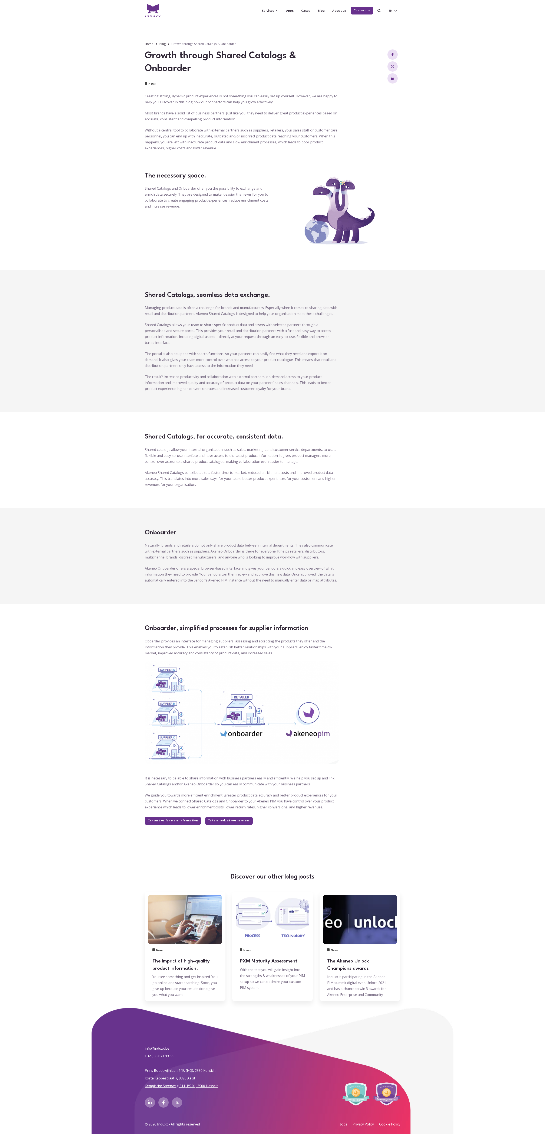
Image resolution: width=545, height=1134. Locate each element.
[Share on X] (392, 66)
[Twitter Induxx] (177, 1102)
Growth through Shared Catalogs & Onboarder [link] (203, 44)
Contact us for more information (173, 820)
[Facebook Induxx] (163, 1102)
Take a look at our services (229, 820)
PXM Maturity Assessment (268, 961)
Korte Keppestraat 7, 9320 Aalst (170, 1078)
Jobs (343, 1124)
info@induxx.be (157, 1048)
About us (339, 11)
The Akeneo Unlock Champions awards (348, 965)
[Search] (379, 10)
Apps (290, 11)
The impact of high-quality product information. (181, 965)
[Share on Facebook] (392, 54)
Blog (321, 11)
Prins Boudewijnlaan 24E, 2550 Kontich (180, 1070)
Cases (305, 11)
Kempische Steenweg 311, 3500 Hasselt (181, 1086)
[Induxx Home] (153, 10)
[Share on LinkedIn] (392, 78)
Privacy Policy (363, 1124)
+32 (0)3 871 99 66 (159, 1056)
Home (149, 44)
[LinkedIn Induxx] (150, 1102)
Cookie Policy (389, 1124)
